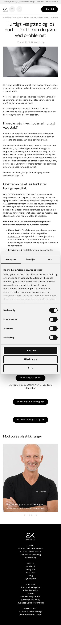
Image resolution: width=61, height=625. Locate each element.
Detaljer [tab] (30, 259)
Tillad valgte (30, 359)
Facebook (30, 566)
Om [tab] (50, 259)
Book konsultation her (30, 377)
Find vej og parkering (30, 554)
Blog (10, 17)
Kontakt (30, 545)
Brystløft (12, 250)
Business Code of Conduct (30, 602)
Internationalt (30, 608)
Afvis (30, 368)
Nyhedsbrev (30, 578)
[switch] (53, 319)
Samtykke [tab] (11, 259)
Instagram (30, 569)
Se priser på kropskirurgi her (30, 419)
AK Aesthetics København (30, 548)
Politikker (30, 584)
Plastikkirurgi (18, 17)
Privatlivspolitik (30, 590)
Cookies (30, 593)
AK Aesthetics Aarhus (30, 551)
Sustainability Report (30, 596)
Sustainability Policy (30, 599)
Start (5, 17)
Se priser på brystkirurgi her (30, 401)
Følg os (30, 563)
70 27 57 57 (33, 385)
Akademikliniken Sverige (30, 611)
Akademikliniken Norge (30, 614)
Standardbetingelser (30, 587)
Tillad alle (30, 350)
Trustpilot (30, 572)
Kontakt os (30, 557)
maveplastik (14, 236)
